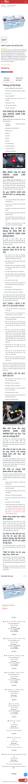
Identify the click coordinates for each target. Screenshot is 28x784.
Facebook (3, 71)
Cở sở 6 (14, 700)
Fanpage (13, 773)
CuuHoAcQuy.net (14, 781)
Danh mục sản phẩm (11, 5)
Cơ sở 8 (14, 733)
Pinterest (11, 71)
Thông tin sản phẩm (7, 79)
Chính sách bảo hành (19, 79)
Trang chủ (3, 5)
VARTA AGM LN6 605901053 (8, 605)
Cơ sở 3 (14, 651)
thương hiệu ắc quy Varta (14, 182)
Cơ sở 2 (14, 634)
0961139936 (12, 567)
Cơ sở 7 (14, 717)
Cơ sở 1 (14, 617)
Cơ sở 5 (14, 685)
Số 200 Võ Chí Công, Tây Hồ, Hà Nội (16, 508)
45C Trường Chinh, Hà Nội (18, 510)
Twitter (7, 71)
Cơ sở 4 (14, 668)
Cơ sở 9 (14, 750)
